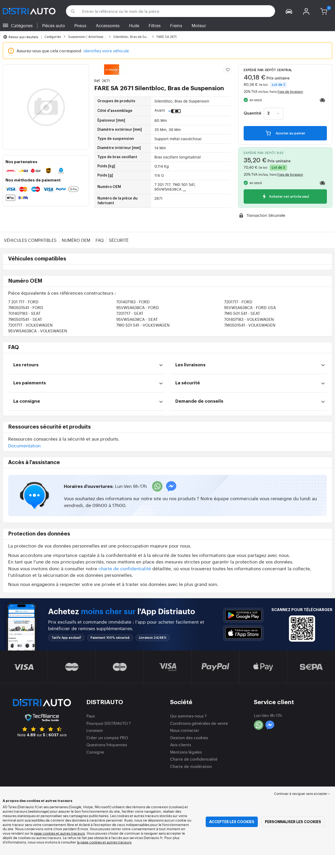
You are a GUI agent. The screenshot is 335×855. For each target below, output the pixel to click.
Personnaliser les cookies (293, 822)
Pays (90, 716)
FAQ (100, 240)
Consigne (95, 752)
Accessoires (108, 25)
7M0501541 (25, 307)
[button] (289, 11)
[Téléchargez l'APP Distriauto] (243, 615)
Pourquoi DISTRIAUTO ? (108, 723)
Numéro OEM (76, 240)
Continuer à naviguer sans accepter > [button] (302, 793)
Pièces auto (53, 25)
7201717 (238, 301)
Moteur (199, 25)
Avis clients (180, 744)
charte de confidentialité (124, 568)
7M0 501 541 (242, 313)
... (184, 189)
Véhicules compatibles (30, 240)
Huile (134, 25)
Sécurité (119, 240)
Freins (176, 25)
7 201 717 (23, 301)
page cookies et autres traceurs (59, 833)
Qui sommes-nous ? (188, 716)
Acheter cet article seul (288, 196)
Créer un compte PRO (107, 737)
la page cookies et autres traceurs (104, 842)
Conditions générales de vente (199, 723)
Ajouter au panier (290, 133)
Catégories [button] (22, 25)
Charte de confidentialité (193, 759)
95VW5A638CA (137, 307)
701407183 (133, 301)
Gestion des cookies (189, 737)
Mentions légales (186, 752)
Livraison (94, 730)
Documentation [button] (24, 445)
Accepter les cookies (231, 822)
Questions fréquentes (106, 744)
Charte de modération (191, 766)
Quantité (252, 113)
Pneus (80, 25)
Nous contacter (184, 730)
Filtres (155, 25)
